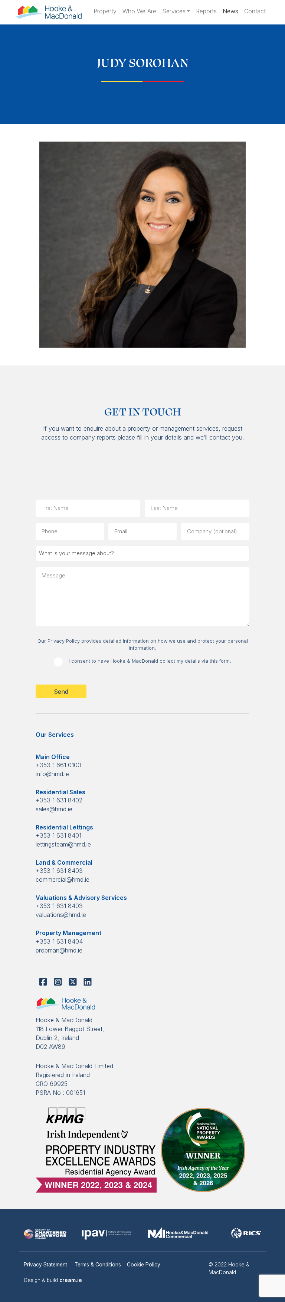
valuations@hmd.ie (61, 914)
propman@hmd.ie (59, 950)
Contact (255, 11)
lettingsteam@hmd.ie (63, 844)
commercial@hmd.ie (62, 879)
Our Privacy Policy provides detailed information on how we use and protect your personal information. (142, 644)
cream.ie (70, 1280)
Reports (206, 11)
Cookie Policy (143, 1265)
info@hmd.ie (52, 774)
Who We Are (139, 11)
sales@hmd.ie (54, 809)
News (230, 11)
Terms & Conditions (98, 1265)
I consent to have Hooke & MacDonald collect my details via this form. (150, 661)
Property (105, 11)
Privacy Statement (46, 1265)
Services (174, 11)
